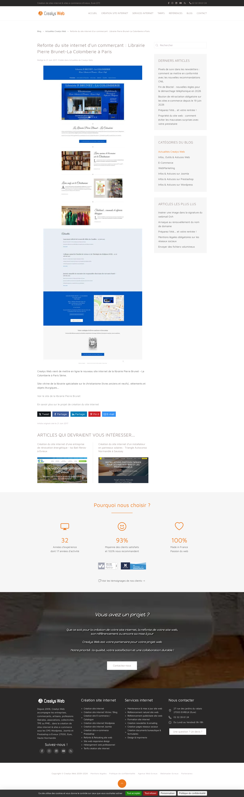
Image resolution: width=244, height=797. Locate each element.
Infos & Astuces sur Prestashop (175, 179)
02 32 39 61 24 (199, 3)
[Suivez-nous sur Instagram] (172, 3)
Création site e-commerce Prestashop (96, 732)
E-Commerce (165, 162)
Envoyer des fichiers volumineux (176, 246)
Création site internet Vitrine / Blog (100, 712)
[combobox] (180, 45)
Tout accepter (133, 793)
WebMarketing (166, 168)
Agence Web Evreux (147, 773)
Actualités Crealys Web (171, 151)
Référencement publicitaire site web (145, 715)
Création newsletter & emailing (142, 723)
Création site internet (94, 708)
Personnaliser (168, 793)
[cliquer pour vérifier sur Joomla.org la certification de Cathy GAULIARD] (132, 565)
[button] (122, 783)
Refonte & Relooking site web (98, 737)
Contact (202, 13)
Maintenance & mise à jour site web (145, 708)
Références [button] (175, 13)
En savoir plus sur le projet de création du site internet (68, 404)
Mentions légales (98, 773)
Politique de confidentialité (122, 773)
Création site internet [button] (114, 13)
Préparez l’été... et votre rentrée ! (177, 110)
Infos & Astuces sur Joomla (173, 173)
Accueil (92, 13)
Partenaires (186, 773)
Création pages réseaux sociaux (143, 726)
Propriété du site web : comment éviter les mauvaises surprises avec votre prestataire (178, 119)
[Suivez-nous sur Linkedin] (176, 3)
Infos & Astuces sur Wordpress (175, 184)
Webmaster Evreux (169, 773)
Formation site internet (139, 719)
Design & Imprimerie (137, 737)
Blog (189, 13)
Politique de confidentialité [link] (192, 793)
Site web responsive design (97, 741)
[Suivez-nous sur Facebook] (168, 3)
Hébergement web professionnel (99, 744)
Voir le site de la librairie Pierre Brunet (58, 396)
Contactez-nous (122, 665)
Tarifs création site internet (97, 748)
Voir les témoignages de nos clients (122, 580)
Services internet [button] (142, 13)
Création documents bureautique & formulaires (144, 732)
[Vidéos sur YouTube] (180, 3)
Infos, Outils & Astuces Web (174, 157)
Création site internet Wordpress (99, 723)
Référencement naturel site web (143, 712)
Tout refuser (150, 793)
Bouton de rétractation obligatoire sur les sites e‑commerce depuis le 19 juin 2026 (179, 100)
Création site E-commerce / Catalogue (97, 717)
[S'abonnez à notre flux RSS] (185, 3)
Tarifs (161, 13)
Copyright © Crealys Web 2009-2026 (70, 773)
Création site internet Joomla (98, 726)
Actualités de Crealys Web (81, 60)
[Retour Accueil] (52, 13)
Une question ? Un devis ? (187, 731)
